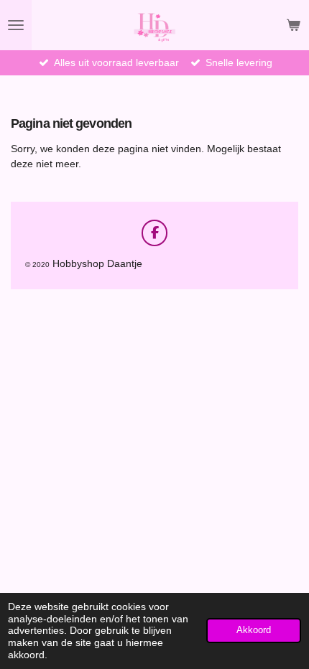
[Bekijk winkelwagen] (293, 25)
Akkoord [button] (253, 630)
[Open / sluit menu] (16, 25)
